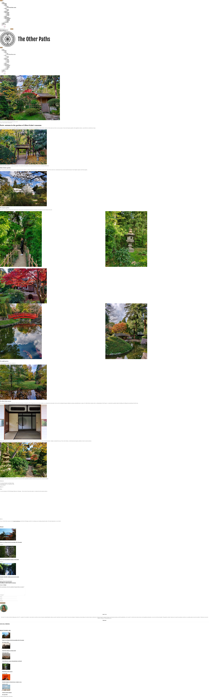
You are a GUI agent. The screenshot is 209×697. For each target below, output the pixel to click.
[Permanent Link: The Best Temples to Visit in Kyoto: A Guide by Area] (6, 679)
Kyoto (8, 9)
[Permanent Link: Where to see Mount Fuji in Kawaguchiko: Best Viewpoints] (6, 638)
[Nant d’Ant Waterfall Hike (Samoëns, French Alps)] (8, 557)
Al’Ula (8, 13)
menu (1, 0)
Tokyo (8, 10)
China (5, 4)
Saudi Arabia (6, 12)
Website (1, 600)
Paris (7, 6)
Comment (2, 594)
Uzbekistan (6, 22)
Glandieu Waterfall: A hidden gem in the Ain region (9, 576)
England (8, 19)
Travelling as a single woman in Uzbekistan (8, 582)
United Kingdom (7, 18)
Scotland (8, 20)
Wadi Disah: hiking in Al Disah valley (9, 650)
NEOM (8, 14)
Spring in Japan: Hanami (7, 692)
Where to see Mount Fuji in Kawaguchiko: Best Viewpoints (11, 542)
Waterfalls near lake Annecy (7, 671)
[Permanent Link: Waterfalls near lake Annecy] (6, 669)
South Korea (6, 17)
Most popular (5, 122)
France (5, 5)
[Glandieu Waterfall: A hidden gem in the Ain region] (8, 574)
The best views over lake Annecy (6, 581)
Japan (5, 8)
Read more (104, 620)
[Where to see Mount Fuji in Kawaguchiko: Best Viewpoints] (8, 540)
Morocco (6, 11)
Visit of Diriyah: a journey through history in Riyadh (12, 661)
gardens (10, 122)
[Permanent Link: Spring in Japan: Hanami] (6, 690)
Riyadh (8, 15)
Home (3, 2)
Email (1, 598)
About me (4, 24)
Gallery (3, 23)
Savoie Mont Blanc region (11, 7)
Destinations (4, 3)
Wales (8, 21)
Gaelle (2, 121)
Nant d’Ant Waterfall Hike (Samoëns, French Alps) (9, 559)
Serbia (5, 16)
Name (1, 596)
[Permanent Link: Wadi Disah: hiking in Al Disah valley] (6, 648)
